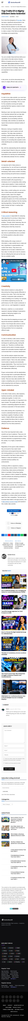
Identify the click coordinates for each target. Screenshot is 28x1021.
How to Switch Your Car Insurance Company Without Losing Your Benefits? (17, 820)
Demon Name (15, 977)
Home (2, 6)
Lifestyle (5, 953)
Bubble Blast (4, 985)
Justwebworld (16, 1015)
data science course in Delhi (10, 501)
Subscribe (5, 791)
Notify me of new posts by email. (13, 763)
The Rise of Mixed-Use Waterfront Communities (18, 842)
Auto (12, 959)
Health (19, 953)
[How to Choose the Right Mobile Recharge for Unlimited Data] (14, 623)
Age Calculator (5, 971)
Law (4, 961)
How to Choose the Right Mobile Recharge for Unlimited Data (13, 633)
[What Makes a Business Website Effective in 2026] (5, 836)
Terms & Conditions (8, 1009)
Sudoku (11, 985)
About (4, 1005)
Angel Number (15, 975)
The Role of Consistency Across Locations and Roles (13, 653)
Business (7, 6)
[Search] (26, 2)
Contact (10, 1005)
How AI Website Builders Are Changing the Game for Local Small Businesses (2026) (13, 591)
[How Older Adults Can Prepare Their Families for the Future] (5, 828)
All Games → (14, 987)
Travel (11, 956)
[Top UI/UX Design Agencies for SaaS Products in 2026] (14, 602)
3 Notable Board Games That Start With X (17, 856)
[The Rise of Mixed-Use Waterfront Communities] (5, 844)
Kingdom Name (5, 978)
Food (17, 959)
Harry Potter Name (5, 977)
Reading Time (4, 974)
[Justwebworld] (14, 2)
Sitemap (8, 1016)
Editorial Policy (19, 1009)
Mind (23, 959)
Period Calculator (14, 974)
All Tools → (13, 978)
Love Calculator (14, 972)
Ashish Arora (5, 16)
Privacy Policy (17, 1007)
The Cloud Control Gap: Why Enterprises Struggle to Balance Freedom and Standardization (13, 675)
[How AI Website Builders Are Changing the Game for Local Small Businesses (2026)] (14, 581)
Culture (12, 953)
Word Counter (13, 971)
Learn (11, 950)
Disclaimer (8, 1007)
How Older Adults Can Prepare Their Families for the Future (18, 827)
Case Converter (5, 972)
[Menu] (2, 2)
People (17, 950)
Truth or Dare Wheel (19, 985)
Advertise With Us (19, 1005)
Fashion (5, 959)
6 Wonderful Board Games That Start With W (18, 861)
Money (5, 950)
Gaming (17, 956)
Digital (18, 947)
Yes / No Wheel (5, 987)
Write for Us (14, 1011)
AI (23, 961)
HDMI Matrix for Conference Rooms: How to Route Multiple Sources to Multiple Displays (13, 697)
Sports (10, 961)
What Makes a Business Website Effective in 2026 (18, 834)
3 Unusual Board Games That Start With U (17, 872)
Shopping (17, 961)
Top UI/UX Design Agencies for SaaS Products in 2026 (12, 612)
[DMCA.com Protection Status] (14, 909)
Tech (17, 16)
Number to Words (5, 975)
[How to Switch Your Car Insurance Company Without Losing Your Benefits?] (5, 819)
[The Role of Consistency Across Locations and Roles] (14, 644)
